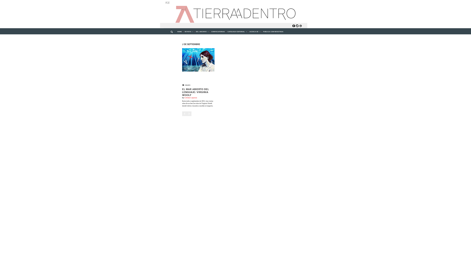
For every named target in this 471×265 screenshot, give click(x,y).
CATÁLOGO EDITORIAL (235, 32)
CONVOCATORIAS (218, 31)
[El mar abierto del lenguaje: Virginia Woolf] (198, 60)
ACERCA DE (253, 32)
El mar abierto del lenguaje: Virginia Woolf (195, 92)
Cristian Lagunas (190, 98)
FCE (168, 2)
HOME (179, 31)
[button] (172, 37)
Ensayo (187, 85)
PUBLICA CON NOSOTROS (273, 31)
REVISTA (187, 32)
